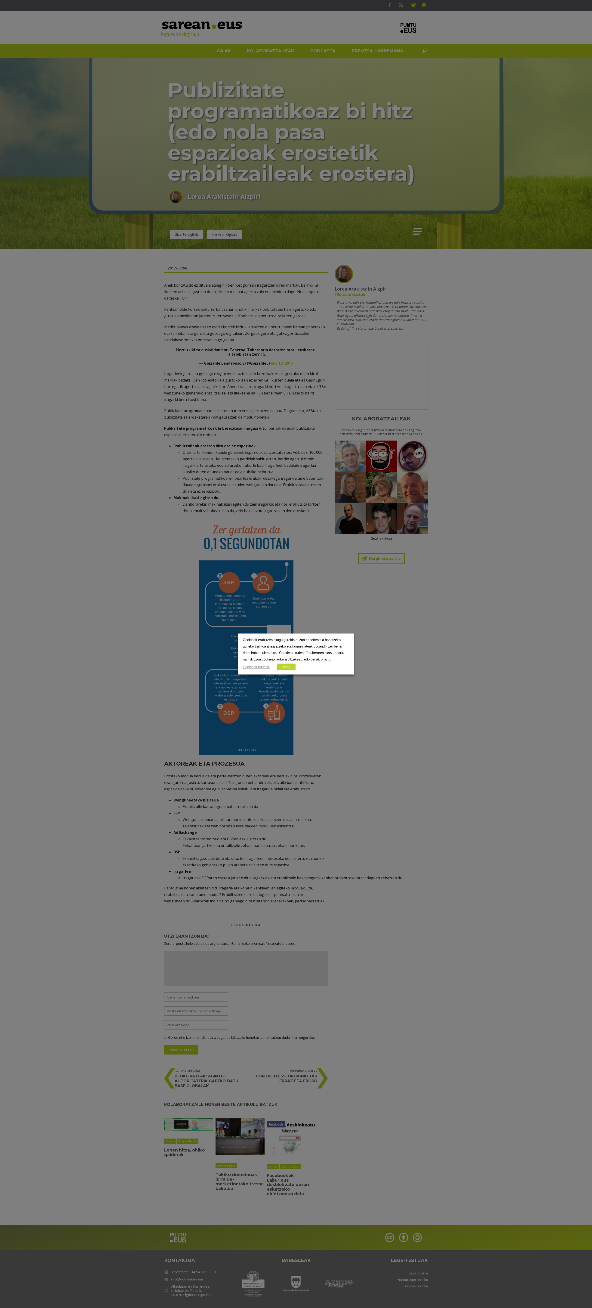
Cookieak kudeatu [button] (256, 667)
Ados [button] (286, 667)
